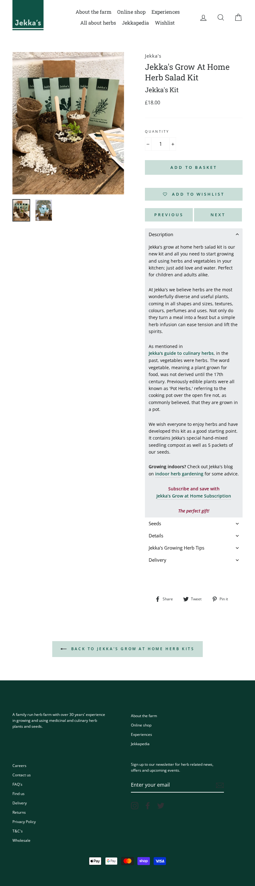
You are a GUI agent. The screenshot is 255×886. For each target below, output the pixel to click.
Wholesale (21, 840)
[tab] (194, 234)
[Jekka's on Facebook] (147, 805)
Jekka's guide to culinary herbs (181, 353)
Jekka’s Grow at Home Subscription (193, 496)
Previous (168, 214)
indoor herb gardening (179, 474)
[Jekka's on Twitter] (161, 805)
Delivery (19, 802)
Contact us (21, 774)
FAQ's (17, 784)
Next (218, 214)
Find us (18, 793)
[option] (68, 123)
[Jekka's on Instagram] (134, 805)
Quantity (157, 131)
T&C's (17, 830)
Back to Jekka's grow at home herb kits (131, 648)
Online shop (131, 11)
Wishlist (165, 22)
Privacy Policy (24, 821)
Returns (19, 812)
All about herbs (98, 22)
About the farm (93, 11)
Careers (19, 765)
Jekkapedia (135, 22)
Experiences (165, 11)
